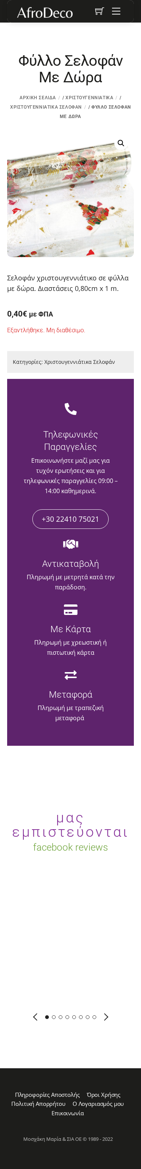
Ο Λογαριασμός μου (98, 1103)
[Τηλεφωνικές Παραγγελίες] (71, 410)
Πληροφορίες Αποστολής (47, 1094)
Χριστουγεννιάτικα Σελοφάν (46, 107)
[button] (121, 143)
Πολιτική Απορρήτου (38, 1103)
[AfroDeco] (44, 12)
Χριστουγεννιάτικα (89, 97)
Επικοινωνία (67, 1113)
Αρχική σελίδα (38, 97)
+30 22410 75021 (70, 519)
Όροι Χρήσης (103, 1094)
